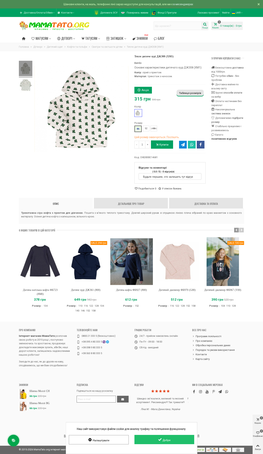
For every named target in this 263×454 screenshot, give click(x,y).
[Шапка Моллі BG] (23, 406)
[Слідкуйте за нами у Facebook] (194, 391)
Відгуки (139, 385)
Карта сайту (203, 359)
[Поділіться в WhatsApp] (192, 145)
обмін (230, 75)
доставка (238, 67)
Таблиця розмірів (190, 93)
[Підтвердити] (123, 399)
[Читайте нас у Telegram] (220, 391)
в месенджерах (183, 4)
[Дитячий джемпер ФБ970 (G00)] (177, 261)
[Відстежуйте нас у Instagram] (200, 391)
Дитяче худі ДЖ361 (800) (86, 290)
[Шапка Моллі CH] (23, 394)
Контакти (201, 354)
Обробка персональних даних (213, 345)
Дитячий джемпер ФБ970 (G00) (177, 290)
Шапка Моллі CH (39, 391)
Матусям (42, 38)
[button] (37, 12)
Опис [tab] (56, 204)
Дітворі (66, 38)
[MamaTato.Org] (54, 25)
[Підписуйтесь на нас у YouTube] (207, 391)
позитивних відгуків (224, 138)
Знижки (142, 38)
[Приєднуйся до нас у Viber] (226, 391)
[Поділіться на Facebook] (200, 145)
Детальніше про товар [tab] (131, 204)
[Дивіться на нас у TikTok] (213, 391)
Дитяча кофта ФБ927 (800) (131, 290)
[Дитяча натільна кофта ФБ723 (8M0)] (40, 261)
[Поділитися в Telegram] (183, 145)
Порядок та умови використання (215, 350)
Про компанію (27, 330)
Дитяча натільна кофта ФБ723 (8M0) (40, 292)
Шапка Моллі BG (39, 403)
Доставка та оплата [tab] (206, 204)
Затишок (117, 38)
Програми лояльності (208, 336)
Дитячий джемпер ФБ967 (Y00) (222, 290)
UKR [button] (238, 12)
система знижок (220, 113)
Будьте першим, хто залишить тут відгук (168, 176)
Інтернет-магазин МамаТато (37, 335)
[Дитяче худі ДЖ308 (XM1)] (25, 69)
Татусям (91, 38)
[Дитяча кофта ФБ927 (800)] (131, 261)
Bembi (138, 63)
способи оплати (232, 92)
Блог (161, 38)
